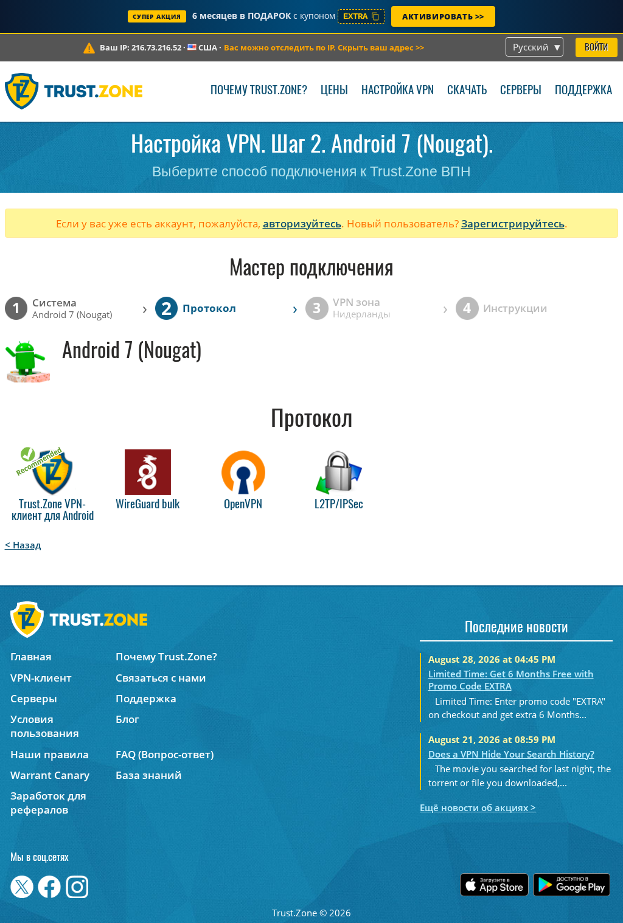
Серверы (520, 91)
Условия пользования (44, 726)
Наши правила (49, 754)
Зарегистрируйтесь (513, 223)
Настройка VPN (397, 91)
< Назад (23, 545)
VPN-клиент (41, 678)
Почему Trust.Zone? (259, 91)
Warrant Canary (49, 775)
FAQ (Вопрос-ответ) (165, 754)
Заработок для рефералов (48, 803)
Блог (127, 719)
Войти (596, 47)
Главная (31, 656)
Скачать (467, 91)
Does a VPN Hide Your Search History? (511, 754)
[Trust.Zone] (74, 91)
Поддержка (583, 91)
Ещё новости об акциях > (478, 807)
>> (324, 47)
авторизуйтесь (302, 223)
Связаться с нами (161, 678)
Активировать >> (443, 16)
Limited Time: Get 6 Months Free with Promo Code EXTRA (511, 680)
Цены (334, 91)
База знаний (149, 775)
